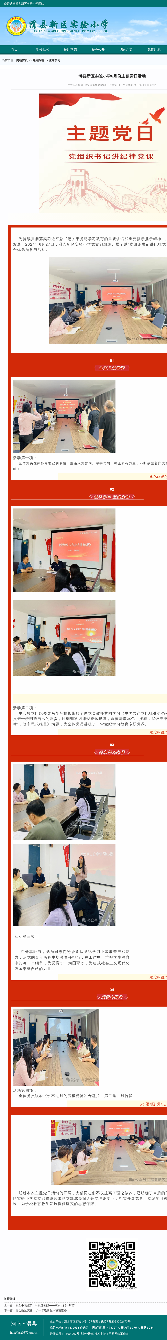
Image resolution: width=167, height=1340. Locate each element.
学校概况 (42, 49)
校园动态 (70, 49)
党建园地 (38, 60)
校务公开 (98, 49)
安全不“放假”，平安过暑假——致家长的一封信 (45, 1305)
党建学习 (54, 60)
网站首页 (22, 60)
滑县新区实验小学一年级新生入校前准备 (41, 1310)
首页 (14, 49)
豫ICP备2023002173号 (116, 1321)
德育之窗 (126, 49)
